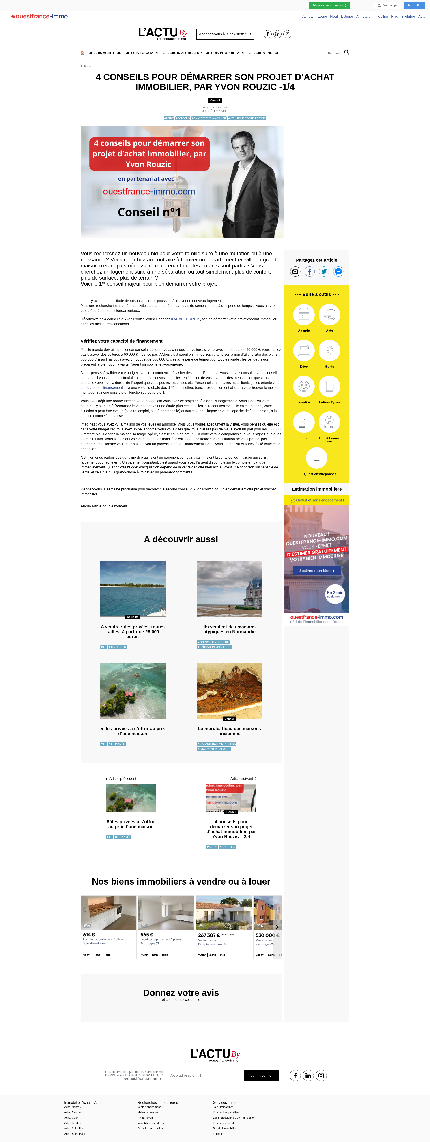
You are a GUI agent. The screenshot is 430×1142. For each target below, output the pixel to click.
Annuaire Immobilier (372, 16)
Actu (421, 16)
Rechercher (335, 53)
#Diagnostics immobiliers (217, 744)
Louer (322, 16)
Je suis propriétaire (225, 53)
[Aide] (329, 314)
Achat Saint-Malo (74, 1134)
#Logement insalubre (214, 749)
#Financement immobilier (209, 118)
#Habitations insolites (214, 647)
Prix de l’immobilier (224, 1128)
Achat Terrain (146, 1117)
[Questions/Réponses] (316, 458)
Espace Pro (414, 5)
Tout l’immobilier (223, 1107)
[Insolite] (304, 386)
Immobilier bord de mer (152, 1123)
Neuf (334, 16)
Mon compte (390, 5)
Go (251, 34)
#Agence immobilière (213, 642)
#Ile (104, 647)
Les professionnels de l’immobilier (234, 1117)
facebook (268, 34)
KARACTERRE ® (185, 319)
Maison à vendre (148, 1112)
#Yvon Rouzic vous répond (247, 118)
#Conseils (183, 118)
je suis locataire (142, 53)
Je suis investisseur (182, 53)
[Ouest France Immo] (329, 422)
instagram (287, 34)
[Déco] (304, 350)
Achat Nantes (72, 1107)
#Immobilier (117, 647)
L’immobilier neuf (223, 1123)
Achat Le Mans (73, 1123)
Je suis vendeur (264, 53)
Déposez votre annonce (328, 5)
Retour (88, 66)
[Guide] (329, 350)
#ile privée (117, 744)
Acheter (308, 16)
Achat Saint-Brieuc (75, 1128)
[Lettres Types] (329, 386)
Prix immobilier (403, 16)
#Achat (169, 118)
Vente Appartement (149, 1107)
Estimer (347, 16)
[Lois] (304, 422)
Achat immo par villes (150, 1128)
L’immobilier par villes (226, 1112)
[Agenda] (304, 314)
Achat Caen (71, 1117)
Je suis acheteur (105, 53)
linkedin (277, 34)
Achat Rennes (73, 1112)
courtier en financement (104, 387)
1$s (295, 1075)
